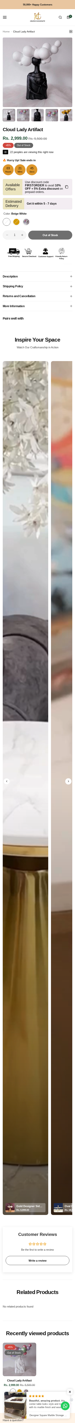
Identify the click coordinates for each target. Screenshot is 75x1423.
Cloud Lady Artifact (19, 1380)
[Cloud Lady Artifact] (19, 1359)
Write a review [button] (38, 1260)
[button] (6, 781)
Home (6, 31)
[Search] (60, 17)
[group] (37, 72)
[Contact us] (65, 1406)
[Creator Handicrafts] (37, 17)
